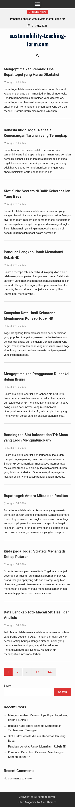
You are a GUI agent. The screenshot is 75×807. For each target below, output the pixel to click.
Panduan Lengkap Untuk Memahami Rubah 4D (37, 18)
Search (8, 685)
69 (37, 671)
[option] (37, 19)
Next (49, 671)
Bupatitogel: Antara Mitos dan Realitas (36, 496)
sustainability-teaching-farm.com (37, 39)
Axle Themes (48, 802)
